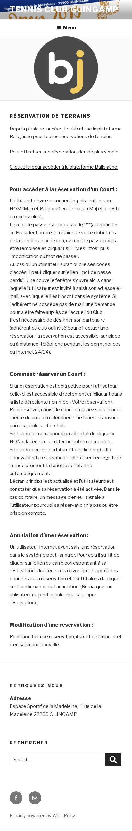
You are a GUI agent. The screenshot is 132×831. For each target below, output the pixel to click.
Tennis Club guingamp (64, 9)
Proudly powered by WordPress (43, 815)
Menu (69, 27)
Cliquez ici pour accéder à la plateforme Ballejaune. (64, 167)
